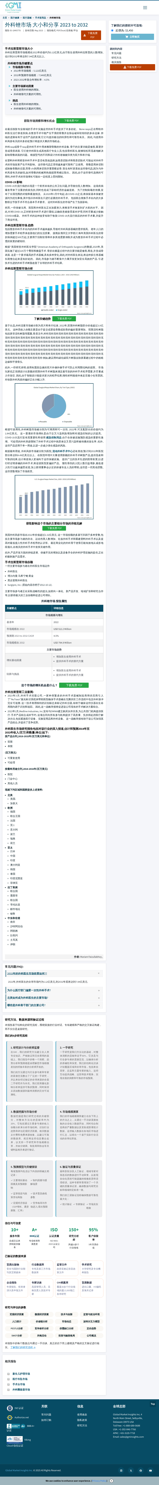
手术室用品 (40, 17)
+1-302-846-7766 (127, 1429)
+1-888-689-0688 (131, 1425)
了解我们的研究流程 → (23, 1347)
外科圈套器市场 (21, 1389)
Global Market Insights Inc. (19, 1470)
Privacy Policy (99, 1480)
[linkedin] (121, 1470)
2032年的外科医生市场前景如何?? (27, 973)
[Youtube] (150, 1470)
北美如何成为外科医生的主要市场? (27, 997)
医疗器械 (27, 17)
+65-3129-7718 (127, 1433)
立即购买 (135, 36)
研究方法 (116, 57)
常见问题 (116, 53)
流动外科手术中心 (62, 451)
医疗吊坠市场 (20, 1379)
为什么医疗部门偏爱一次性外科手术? (29, 990)
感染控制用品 (54, 437)
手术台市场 (19, 1384)
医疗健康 (15, 17)
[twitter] (131, 1470)
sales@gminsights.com (132, 1436)
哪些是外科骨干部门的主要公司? (26, 1005)
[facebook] (141, 1470)
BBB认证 (34, 1236)
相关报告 (116, 62)
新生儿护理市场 (21, 1373)
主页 (5, 17)
